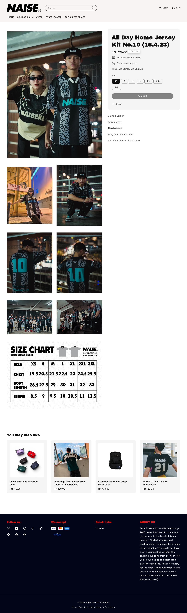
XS (116, 81)
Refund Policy (109, 607)
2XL (158, 81)
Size (113, 75)
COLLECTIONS (24, 17)
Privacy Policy (95, 607)
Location (100, 528)
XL (148, 81)
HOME (11, 17)
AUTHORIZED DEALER (75, 17)
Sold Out (142, 96)
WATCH (39, 17)
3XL (116, 87)
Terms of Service (79, 607)
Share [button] (118, 104)
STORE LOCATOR (54, 17)
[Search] (92, 8)
